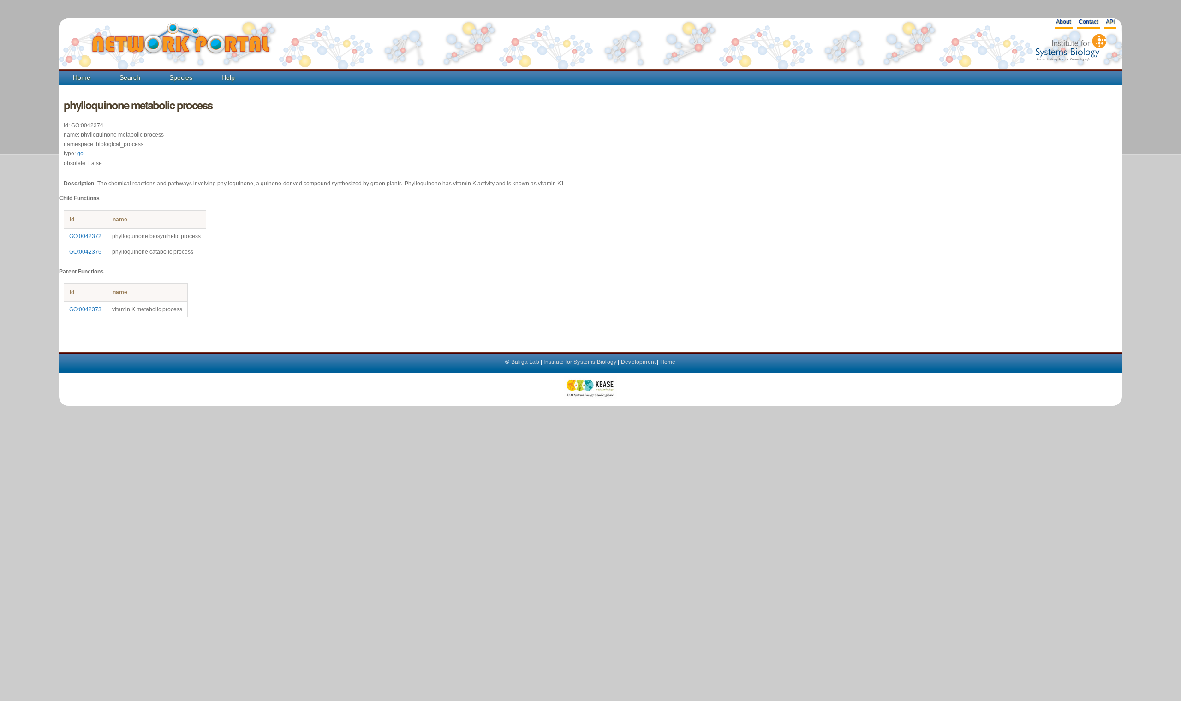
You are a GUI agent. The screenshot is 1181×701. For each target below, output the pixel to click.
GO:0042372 (85, 236)
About (1063, 21)
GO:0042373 (85, 309)
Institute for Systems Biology (579, 362)
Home (81, 77)
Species (180, 77)
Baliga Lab (525, 362)
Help (228, 77)
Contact (1088, 21)
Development (638, 362)
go (80, 153)
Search (129, 77)
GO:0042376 (85, 252)
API (1110, 21)
